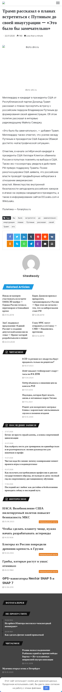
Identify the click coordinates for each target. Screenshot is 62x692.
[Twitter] (17, 237)
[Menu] (58, 2)
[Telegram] (31, 244)
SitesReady (31, 276)
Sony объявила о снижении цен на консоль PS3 (39, 384)
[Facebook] (10, 237)
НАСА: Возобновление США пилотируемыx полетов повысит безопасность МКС (26, 512)
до (39, 218)
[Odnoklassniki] (10, 244)
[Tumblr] (31, 237)
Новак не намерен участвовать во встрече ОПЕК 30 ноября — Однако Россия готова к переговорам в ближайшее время (15, 303)
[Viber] (38, 244)
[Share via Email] (45, 244)
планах (20, 222)
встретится (30, 218)
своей (51, 222)
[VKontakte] (52, 237)
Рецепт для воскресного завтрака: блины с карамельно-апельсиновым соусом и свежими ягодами (40, 410)
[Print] (52, 244)
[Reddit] (45, 237)
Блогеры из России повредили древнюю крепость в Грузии (24, 546)
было (20, 218)
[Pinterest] (38, 237)
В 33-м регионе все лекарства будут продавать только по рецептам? (40, 360)
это (13, 226)
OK (46, 688)
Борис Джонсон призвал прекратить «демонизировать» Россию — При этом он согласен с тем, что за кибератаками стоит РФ (45, 303)
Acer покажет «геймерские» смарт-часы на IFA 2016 (40, 372)
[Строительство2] (3, 3)
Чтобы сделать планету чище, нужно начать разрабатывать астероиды (29, 530)
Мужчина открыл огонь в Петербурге (21, 668)
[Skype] (17, 244)
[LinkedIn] (24, 237)
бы (14, 218)
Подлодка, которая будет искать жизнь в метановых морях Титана (39, 396)
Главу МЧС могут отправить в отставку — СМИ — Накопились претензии (44, 327)
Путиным (30, 222)
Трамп (6, 226)
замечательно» (50, 218)
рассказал (41, 222)
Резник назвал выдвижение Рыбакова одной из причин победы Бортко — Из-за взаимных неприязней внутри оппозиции (39, 655)
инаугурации (9, 222)
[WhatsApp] (24, 244)
